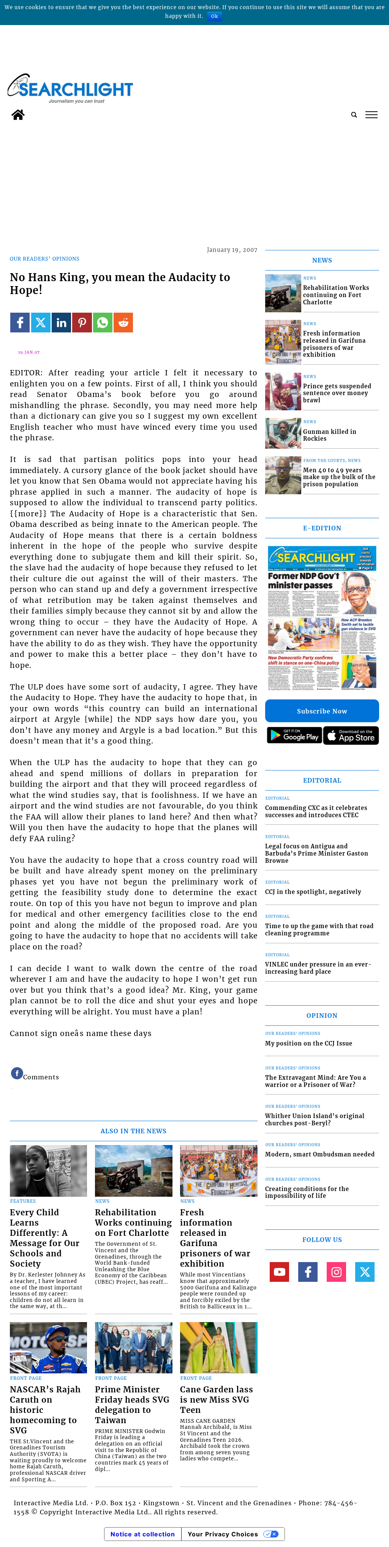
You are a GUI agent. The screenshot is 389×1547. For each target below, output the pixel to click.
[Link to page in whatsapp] (102, 322)
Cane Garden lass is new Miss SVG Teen (216, 1400)
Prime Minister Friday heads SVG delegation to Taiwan (132, 1405)
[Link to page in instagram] (336, 1271)
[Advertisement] (194, 181)
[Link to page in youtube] (279, 1271)
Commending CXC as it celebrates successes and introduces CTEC (316, 812)
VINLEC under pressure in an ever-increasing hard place (318, 968)
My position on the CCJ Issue (309, 1043)
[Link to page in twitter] (41, 322)
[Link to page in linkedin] (61, 322)
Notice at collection (143, 1534)
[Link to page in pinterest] (82, 322)
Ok (214, 16)
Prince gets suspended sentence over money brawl (337, 393)
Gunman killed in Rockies (330, 436)
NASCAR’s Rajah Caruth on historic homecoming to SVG (45, 1410)
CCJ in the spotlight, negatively (313, 892)
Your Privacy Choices (223, 1534)
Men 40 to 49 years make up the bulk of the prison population (339, 477)
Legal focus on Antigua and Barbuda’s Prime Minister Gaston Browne (316, 853)
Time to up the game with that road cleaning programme (319, 930)
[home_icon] (18, 115)
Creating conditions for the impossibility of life (307, 1193)
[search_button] (354, 115)
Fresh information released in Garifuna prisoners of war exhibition (215, 1238)
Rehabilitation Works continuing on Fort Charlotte (133, 1223)
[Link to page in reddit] (123, 322)
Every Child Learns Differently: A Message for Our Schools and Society (45, 1238)
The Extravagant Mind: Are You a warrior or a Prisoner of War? (315, 1081)
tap (370, 115)
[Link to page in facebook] (20, 322)
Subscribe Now (322, 711)
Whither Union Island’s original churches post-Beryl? (315, 1120)
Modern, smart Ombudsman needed (320, 1154)
